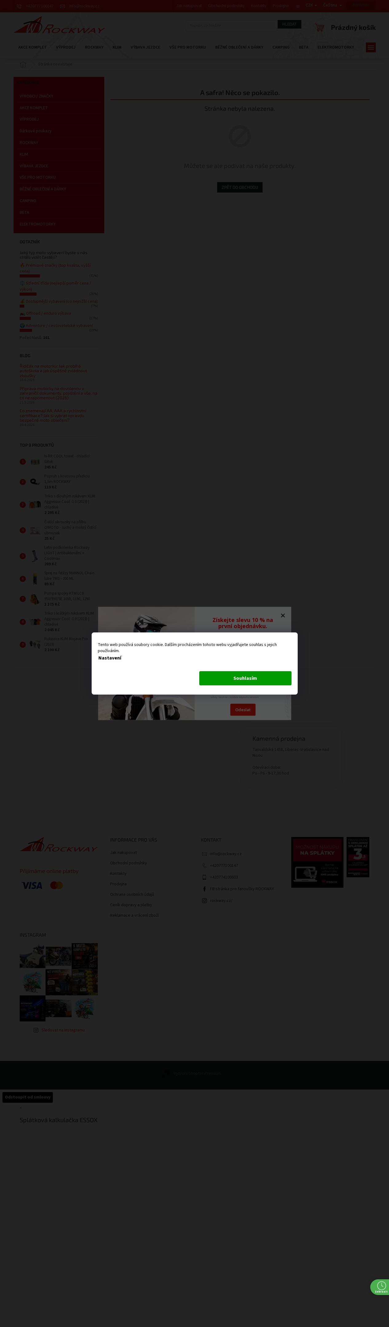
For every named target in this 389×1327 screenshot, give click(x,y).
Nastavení (109, 658)
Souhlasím (245, 678)
